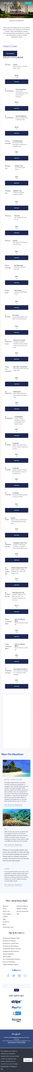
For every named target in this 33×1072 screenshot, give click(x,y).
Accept (28, 1060)
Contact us (6, 922)
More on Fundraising (9, 962)
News (4, 909)
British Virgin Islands (13, 779)
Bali (6, 828)
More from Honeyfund (16, 20)
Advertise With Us (22, 906)
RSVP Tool (6, 911)
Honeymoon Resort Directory (12, 948)
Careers (5, 916)
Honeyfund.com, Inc (18, 1037)
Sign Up (28, 3)
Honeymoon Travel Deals (10, 943)
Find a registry (7, 914)
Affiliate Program (22, 909)
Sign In (20, 3)
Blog (4, 924)
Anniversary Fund (8, 927)
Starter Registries (8, 954)
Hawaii (7, 868)
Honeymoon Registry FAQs (11, 938)
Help (4, 919)
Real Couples (7, 956)
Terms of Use (11, 1042)
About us (5, 906)
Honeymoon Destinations (10, 946)
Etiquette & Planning (9, 941)
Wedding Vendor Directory (11, 951)
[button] (2, 3)
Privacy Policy (21, 1042)
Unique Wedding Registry (10, 964)
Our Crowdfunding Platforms (11, 959)
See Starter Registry (13, 804)
